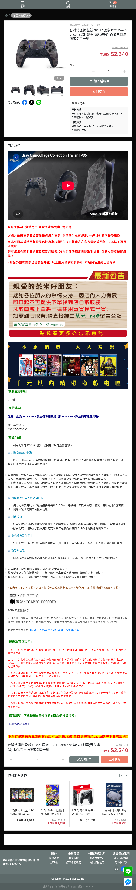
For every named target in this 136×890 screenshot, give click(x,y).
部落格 (54, 862)
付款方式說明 (96, 853)
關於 (54, 853)
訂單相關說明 (73, 862)
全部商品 (73, 853)
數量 (72, 65)
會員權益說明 (121, 853)
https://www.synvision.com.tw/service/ (55, 629)
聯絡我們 (54, 858)
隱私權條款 (121, 862)
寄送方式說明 (96, 858)
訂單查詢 (74, 858)
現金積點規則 (121, 858)
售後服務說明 (96, 862)
